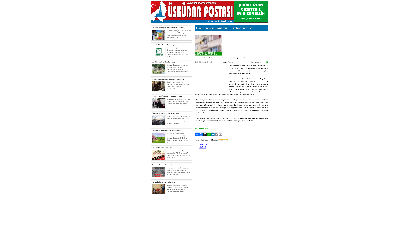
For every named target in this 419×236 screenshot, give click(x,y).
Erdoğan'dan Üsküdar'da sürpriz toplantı (167, 96)
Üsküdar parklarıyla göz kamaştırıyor (165, 62)
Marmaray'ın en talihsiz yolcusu (164, 165)
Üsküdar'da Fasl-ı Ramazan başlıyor (165, 113)
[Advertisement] (211, 78)
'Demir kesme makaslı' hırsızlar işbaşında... (168, 79)
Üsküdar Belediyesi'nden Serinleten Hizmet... (168, 28)
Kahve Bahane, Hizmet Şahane (163, 182)
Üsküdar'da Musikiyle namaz (162, 148)
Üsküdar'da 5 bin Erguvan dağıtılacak (166, 130)
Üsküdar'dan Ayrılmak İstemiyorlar (164, 45)
